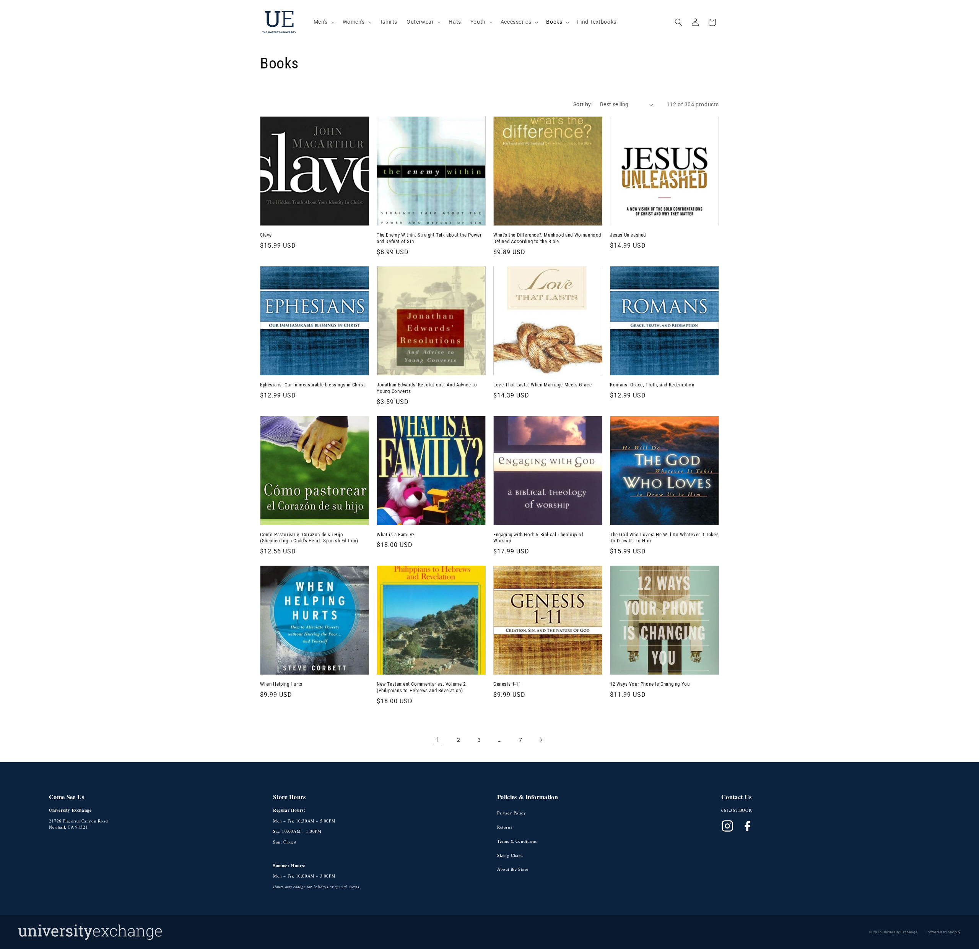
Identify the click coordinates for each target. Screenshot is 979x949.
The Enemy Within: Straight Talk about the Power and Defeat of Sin (429, 238)
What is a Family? (395, 534)
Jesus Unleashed (628, 235)
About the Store (513, 869)
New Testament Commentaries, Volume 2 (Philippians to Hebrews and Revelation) (421, 687)
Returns (504, 827)
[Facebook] (747, 826)
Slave (266, 235)
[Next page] (541, 740)
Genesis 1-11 (507, 684)
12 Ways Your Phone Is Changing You (650, 684)
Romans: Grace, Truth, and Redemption (652, 385)
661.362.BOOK (736, 810)
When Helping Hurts (281, 684)
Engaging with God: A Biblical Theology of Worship (538, 538)
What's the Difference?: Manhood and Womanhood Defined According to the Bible (547, 238)
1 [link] (438, 739)
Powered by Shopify (944, 932)
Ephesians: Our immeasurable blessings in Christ (312, 385)
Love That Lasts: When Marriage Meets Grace (542, 385)
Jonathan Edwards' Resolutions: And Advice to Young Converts (427, 388)
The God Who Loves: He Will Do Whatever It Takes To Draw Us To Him (664, 538)
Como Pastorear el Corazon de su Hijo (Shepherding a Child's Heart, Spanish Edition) (309, 538)
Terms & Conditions (517, 841)
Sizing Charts (510, 855)
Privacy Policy (511, 813)
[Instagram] (727, 826)
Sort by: (582, 104)
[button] (323, 22)
